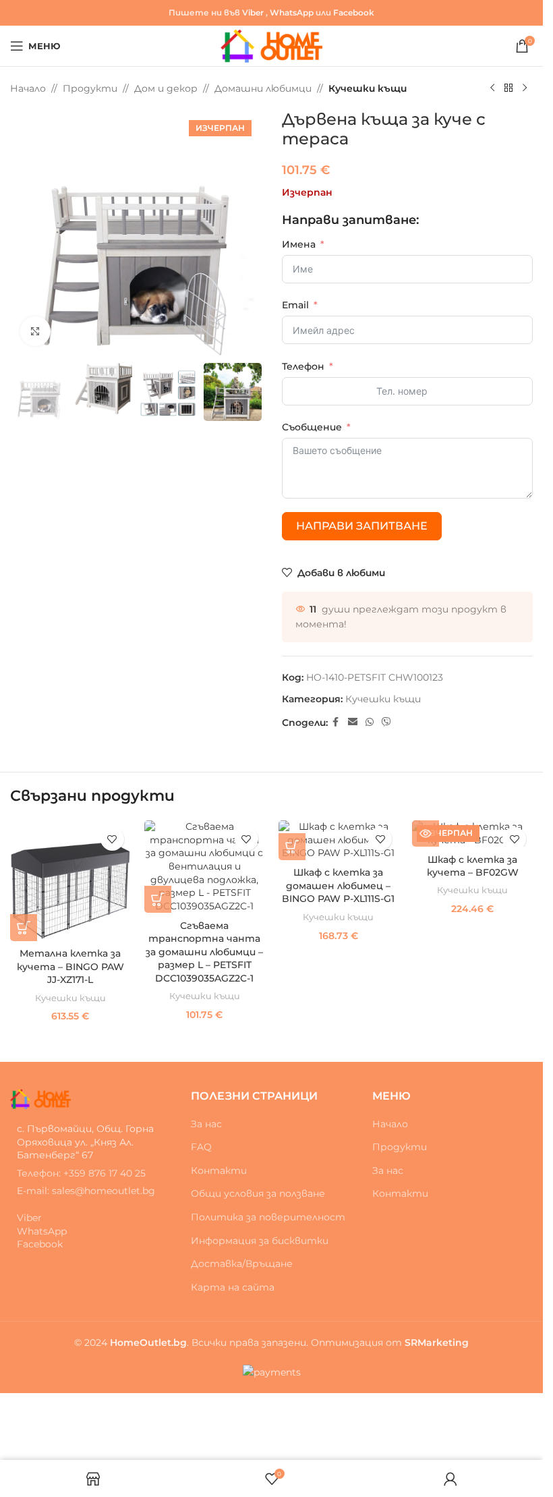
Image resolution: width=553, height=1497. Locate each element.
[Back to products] (508, 88)
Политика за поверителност (268, 1217)
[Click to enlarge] (35, 331)
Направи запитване (362, 525)
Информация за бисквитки (259, 1241)
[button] (23, 927)
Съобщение (312, 427)
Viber (253, 12)
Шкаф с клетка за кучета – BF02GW (473, 866)
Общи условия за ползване (258, 1193)
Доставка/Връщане (242, 1264)
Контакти (219, 1170)
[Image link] (40, 1098)
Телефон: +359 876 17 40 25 (81, 1173)
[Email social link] (352, 722)
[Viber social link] (386, 722)
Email (295, 305)
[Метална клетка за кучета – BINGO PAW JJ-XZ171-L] (70, 880)
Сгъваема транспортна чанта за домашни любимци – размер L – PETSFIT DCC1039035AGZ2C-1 (204, 952)
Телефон (303, 366)
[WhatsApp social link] (369, 722)
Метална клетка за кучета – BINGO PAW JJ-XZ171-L (70, 966)
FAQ (201, 1147)
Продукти (90, 88)
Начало (28, 88)
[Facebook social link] (336, 722)
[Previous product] (492, 88)
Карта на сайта (232, 1287)
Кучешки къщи (367, 88)
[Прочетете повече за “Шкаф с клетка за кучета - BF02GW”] (425, 833)
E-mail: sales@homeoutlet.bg (86, 1191)
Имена (299, 244)
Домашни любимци (263, 88)
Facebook (353, 12)
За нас (206, 1124)
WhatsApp (292, 12)
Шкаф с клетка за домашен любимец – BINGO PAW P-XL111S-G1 (338, 885)
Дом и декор (166, 88)
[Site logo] (271, 45)
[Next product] (525, 88)
